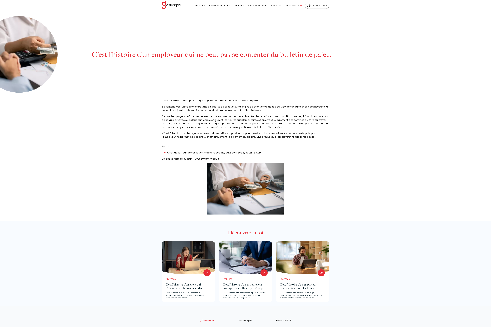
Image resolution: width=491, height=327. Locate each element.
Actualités (293, 6)
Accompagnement (220, 6)
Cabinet (239, 6)
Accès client (319, 6)
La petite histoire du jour (177, 159)
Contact (276, 6)
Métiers (200, 6)
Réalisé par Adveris (284, 320)
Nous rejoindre (257, 6)
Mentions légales (245, 320)
